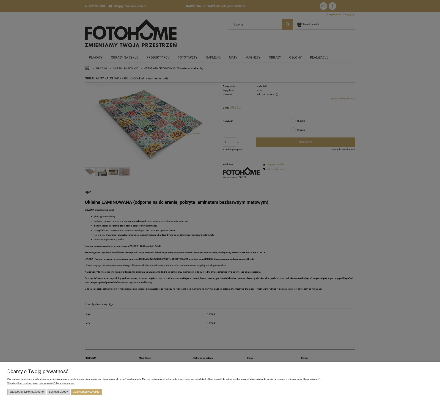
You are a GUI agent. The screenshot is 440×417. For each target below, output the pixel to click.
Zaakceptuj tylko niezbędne (27, 391)
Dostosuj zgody (58, 391)
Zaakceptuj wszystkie (86, 391)
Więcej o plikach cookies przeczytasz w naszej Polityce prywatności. (41, 383)
